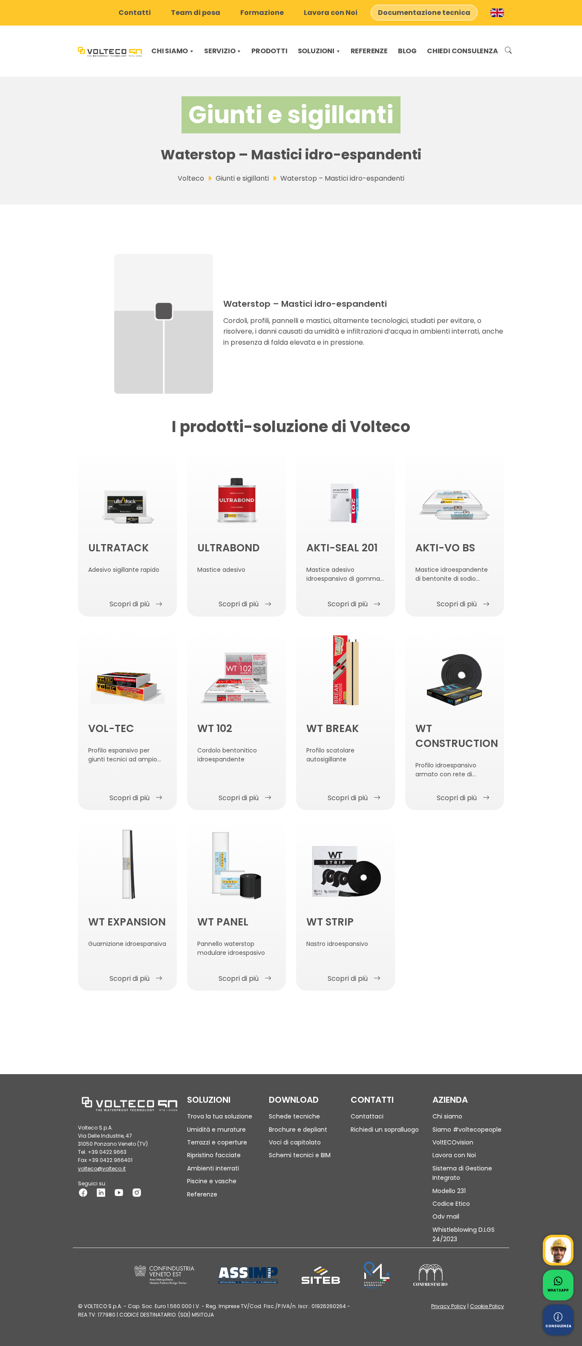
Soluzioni (316, 51)
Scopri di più (129, 604)
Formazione (262, 12)
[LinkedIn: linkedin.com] (101, 1192)
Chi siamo (169, 51)
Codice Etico (451, 1203)
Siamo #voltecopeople (466, 1129)
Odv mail (445, 1216)
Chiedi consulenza (462, 51)
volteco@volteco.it (102, 1168)
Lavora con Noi (330, 12)
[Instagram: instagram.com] (137, 1192)
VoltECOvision (452, 1142)
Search (508, 51)
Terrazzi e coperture (217, 1142)
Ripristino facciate (214, 1155)
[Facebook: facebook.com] (83, 1192)
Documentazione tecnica (424, 12)
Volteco (191, 178)
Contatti (134, 12)
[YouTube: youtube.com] (119, 1192)
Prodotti (269, 51)
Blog (407, 51)
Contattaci (367, 1116)
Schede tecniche (294, 1116)
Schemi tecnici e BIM (300, 1155)
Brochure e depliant (298, 1129)
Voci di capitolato (295, 1142)
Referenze (369, 51)
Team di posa (195, 12)
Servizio (219, 51)
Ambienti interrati (213, 1168)
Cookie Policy (487, 1306)
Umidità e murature (216, 1129)
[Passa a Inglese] (497, 13)
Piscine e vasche (211, 1181)
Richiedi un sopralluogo (385, 1129)
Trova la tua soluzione (219, 1116)
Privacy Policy (448, 1306)
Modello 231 (449, 1191)
